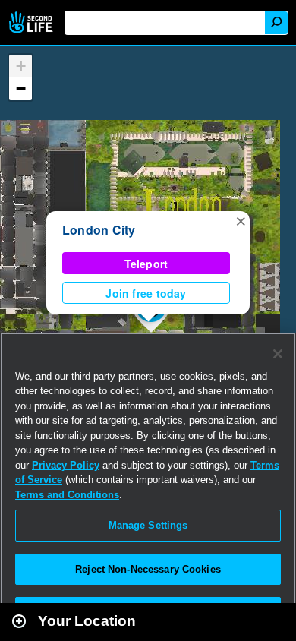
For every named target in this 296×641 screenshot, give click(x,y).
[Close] (277, 354)
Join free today (145, 293)
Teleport (146, 263)
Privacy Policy (65, 465)
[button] (240, 220)
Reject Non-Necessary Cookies (148, 569)
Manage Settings (148, 525)
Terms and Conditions (67, 494)
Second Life (32, 22)
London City (99, 229)
